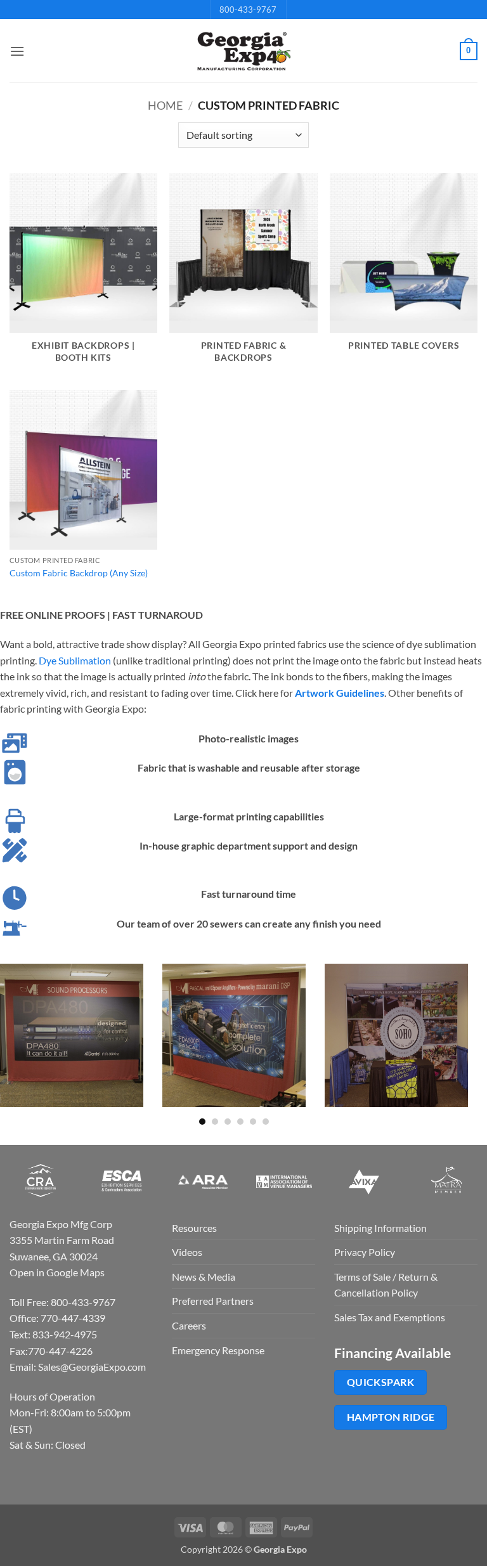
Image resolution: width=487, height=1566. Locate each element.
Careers (189, 1325)
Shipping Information (380, 1228)
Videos (187, 1252)
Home (165, 105)
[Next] (470, 1043)
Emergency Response (218, 1350)
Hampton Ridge (391, 1417)
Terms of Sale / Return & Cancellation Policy (386, 1285)
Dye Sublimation (75, 660)
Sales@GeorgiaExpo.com (92, 1367)
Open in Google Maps (57, 1272)
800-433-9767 (247, 9)
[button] (17, 51)
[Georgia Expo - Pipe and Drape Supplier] (243, 51)
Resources (194, 1228)
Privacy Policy (364, 1252)
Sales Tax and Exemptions (389, 1317)
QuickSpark (381, 1382)
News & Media (203, 1277)
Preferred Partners (213, 1301)
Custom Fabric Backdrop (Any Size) (79, 572)
